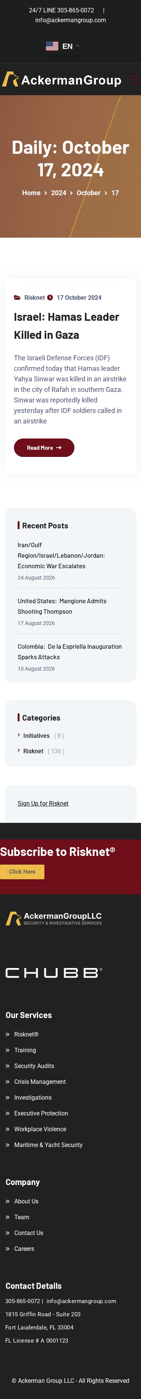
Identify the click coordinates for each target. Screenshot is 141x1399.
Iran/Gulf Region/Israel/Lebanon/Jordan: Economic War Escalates (62, 555)
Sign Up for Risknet (43, 803)
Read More (40, 447)
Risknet (34, 297)
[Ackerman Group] (62, 79)
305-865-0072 (75, 10)
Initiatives (42, 735)
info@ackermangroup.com (70, 20)
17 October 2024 (79, 297)
